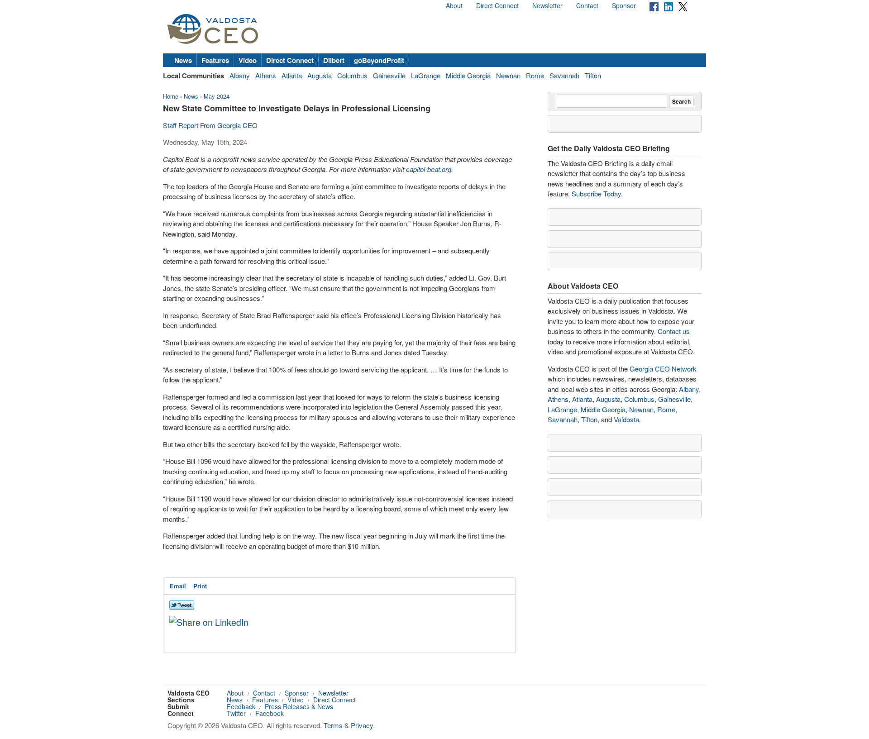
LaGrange (425, 75)
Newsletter (547, 5)
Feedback (241, 706)
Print (200, 586)
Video (248, 60)
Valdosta (626, 419)
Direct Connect (497, 5)
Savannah (564, 75)
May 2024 (216, 96)
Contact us (674, 331)
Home (170, 96)
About (454, 5)
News (183, 60)
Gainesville (389, 75)
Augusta (319, 75)
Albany (239, 75)
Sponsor (624, 5)
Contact (587, 5)
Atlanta (292, 75)
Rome (535, 75)
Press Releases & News (299, 706)
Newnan (508, 75)
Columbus (352, 75)
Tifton (593, 75)
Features (215, 60)
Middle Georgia (468, 75)
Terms (333, 725)
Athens (265, 75)
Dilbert (333, 60)
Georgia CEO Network (663, 368)
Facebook (269, 713)
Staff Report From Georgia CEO (210, 125)
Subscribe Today (596, 193)
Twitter (236, 713)
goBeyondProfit (379, 60)
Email (178, 586)
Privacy (362, 725)
